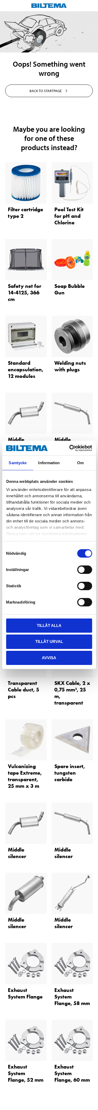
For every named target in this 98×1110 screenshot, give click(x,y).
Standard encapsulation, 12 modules (25, 369)
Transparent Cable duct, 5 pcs (23, 690)
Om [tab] (80, 462)
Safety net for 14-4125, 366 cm (24, 293)
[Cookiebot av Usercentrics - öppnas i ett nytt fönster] (70, 448)
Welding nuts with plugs (70, 366)
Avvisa (49, 658)
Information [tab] (49, 462)
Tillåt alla (49, 625)
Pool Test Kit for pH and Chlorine (69, 216)
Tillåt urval (49, 641)
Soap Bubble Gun (69, 289)
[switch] (84, 569)
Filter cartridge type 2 (25, 212)
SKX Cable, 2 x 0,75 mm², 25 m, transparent (72, 693)
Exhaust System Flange (25, 993)
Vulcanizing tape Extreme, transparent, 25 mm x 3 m (25, 776)
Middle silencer (17, 853)
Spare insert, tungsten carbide (69, 773)
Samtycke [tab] (18, 462)
